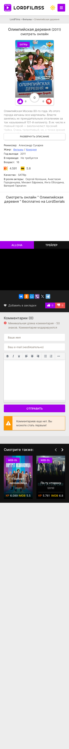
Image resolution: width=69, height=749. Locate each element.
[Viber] (37, 296)
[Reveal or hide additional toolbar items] (59, 356)
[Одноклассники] (26, 296)
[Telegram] (48, 296)
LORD (28, 8)
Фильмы (27, 19)
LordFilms (15, 19)
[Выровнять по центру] (32, 356)
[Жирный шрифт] (7, 356)
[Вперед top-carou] (62, 450)
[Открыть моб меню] (61, 8)
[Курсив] (13, 356)
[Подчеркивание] (19, 356)
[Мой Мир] (32, 296)
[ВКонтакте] (21, 296)
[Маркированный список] (45, 356)
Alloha (17, 245)
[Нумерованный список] (51, 356)
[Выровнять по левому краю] (26, 356)
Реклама (15, 210)
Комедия (31, 149)
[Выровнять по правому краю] (38, 356)
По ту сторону (51, 483)
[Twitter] (42, 296)
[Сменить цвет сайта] (53, 8)
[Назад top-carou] (55, 450)
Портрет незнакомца (18, 481)
